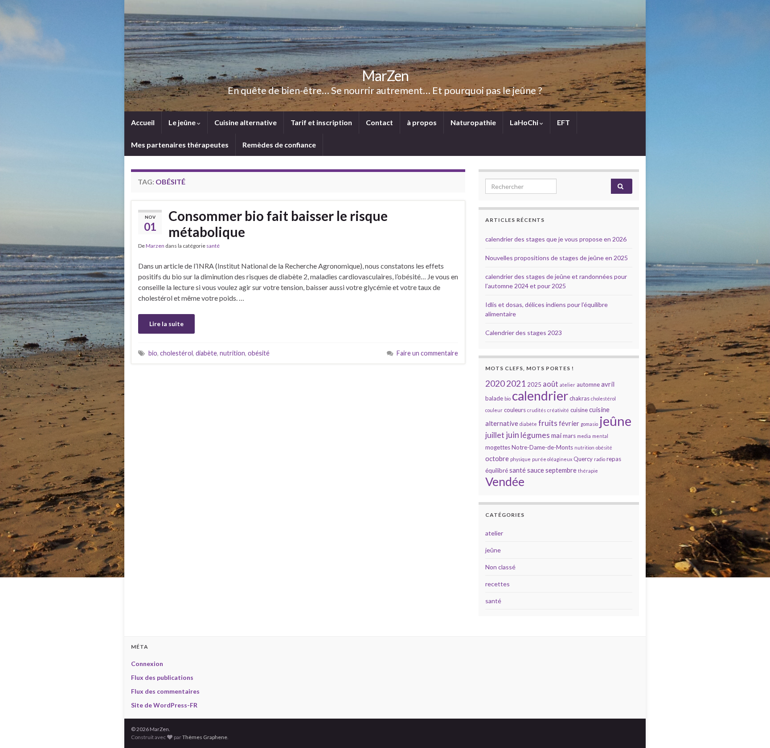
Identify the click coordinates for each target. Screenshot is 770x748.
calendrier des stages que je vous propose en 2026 (556, 239)
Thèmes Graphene (204, 737)
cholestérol (176, 353)
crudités (536, 410)
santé (213, 245)
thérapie (588, 471)
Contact (379, 122)
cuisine (579, 409)
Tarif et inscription (321, 122)
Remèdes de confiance (279, 144)
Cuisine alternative (245, 122)
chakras (579, 398)
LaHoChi (525, 122)
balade (494, 398)
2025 (534, 384)
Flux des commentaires (165, 691)
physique (520, 459)
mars (569, 435)
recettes (497, 584)
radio (599, 459)
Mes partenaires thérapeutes (180, 144)
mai (556, 435)
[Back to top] (750, 728)
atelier (567, 385)
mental (600, 436)
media (584, 436)
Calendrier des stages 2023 (523, 332)
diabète (206, 353)
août (550, 384)
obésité (259, 353)
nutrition (232, 353)
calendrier (540, 395)
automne (588, 384)
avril (607, 384)
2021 (516, 383)
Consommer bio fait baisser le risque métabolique (278, 224)
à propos (422, 122)
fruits (547, 423)
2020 (495, 383)
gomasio (589, 424)
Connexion (147, 663)
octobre (497, 458)
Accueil (143, 122)
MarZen (385, 75)
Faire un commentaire (427, 353)
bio (152, 353)
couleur (494, 410)
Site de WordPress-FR (164, 705)
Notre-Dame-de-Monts (542, 447)
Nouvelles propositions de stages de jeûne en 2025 (556, 258)
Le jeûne (182, 122)
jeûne (615, 421)
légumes (535, 435)
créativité (558, 410)
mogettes (497, 447)
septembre (561, 470)
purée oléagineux (552, 459)
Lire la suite (166, 323)
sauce (535, 470)
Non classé (500, 567)
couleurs (515, 409)
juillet (494, 435)
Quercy (583, 458)
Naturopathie (473, 122)
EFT (563, 122)
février (569, 423)
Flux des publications (162, 677)
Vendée (504, 481)
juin (512, 435)
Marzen (155, 245)
